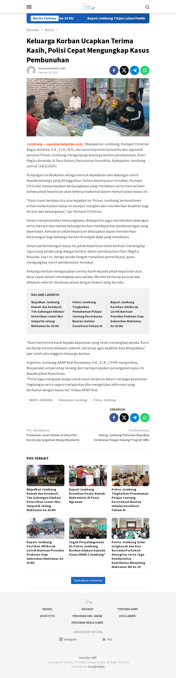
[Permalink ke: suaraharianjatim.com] (31, 70)
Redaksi (87, 609)
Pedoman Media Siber (87, 623)
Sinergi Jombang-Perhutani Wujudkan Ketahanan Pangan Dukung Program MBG (121, 435)
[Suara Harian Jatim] (88, 6)
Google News (96, 667)
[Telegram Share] (134, 70)
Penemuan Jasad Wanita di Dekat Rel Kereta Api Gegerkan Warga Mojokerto (53, 435)
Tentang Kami (127, 609)
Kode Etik (47, 616)
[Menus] (29, 7)
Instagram (70, 639)
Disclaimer (127, 616)
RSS (109, 639)
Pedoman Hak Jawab (87, 616)
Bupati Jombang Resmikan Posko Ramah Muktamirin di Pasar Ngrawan (87, 495)
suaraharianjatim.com (64, 144)
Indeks (47, 609)
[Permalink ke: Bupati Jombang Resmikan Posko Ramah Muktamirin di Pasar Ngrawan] (88, 475)
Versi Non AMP (88, 658)
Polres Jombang (105, 400)
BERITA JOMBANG (41, 400)
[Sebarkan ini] (113, 70)
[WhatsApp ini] (144, 70)
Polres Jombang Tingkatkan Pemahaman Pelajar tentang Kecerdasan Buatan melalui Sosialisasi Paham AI (130, 499)
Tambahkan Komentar (88, 580)
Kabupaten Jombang (73, 400)
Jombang (35, 144)
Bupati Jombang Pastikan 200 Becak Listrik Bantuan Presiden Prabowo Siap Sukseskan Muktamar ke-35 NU (45, 552)
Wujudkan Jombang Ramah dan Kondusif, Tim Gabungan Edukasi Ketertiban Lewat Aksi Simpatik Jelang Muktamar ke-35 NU (44, 499)
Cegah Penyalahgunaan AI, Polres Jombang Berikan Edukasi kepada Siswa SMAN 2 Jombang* (87, 548)
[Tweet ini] (124, 70)
